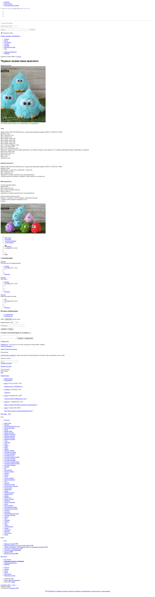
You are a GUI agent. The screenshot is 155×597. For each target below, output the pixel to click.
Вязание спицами (9, 553)
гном (5, 441)
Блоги (6, 40)
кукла (6, 476)
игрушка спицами (9, 458)
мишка (6, 491)
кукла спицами (9, 478)
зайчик (6, 449)
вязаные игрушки (9, 439)
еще (5, 49)
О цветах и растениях (11, 550)
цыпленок (8, 239)
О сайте (6, 44)
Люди (6, 572)
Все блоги (4, 556)
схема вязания (9, 242)
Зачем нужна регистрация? (9, 349)
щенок (6, 534)
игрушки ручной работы (11, 462)
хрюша (6, 528)
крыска (6, 475)
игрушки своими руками (12, 463)
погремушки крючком (11, 509)
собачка (6, 521)
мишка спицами (9, 492)
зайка (6, 447)
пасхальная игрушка (10, 507)
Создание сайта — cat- (8, 585)
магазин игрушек (9, 484)
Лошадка (7, 392)
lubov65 (9, 246)
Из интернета (8, 316)
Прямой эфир (5, 375)
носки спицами (9, 499)
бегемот (6, 424)
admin (6, 395)
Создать (18, 56)
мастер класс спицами (11, 486)
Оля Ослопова (8, 505)
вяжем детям (8, 431)
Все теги (7, 420)
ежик (5, 444)
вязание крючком (9, 436)
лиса (5, 481)
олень (6, 504)
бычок (6, 429)
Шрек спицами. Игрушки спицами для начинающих (20, 405)
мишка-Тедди (8, 494)
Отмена (11, 329)
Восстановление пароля (11, 5)
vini (5, 299)
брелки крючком (9, 428)
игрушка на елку (9, 455)
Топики (6, 39)
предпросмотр (29, 338)
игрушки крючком (10, 460)
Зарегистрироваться (10, 52)
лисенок (6, 483)
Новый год (7, 497)
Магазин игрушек (9, 47)
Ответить (7, 274)
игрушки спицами (10, 465)
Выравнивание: (5, 322)
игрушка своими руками (11, 457)
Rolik (5, 383)
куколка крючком (9, 479)
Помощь (6, 45)
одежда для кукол (9, 502)
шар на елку (8, 533)
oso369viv (7, 389)
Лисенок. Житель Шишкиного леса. (15, 398)
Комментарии (8, 379)
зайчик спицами (9, 450)
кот (5, 468)
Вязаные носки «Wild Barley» (13, 386)
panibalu (6, 266)
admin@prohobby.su (14, 580)
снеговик (7, 520)
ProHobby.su (4, 344)
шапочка (7, 531)
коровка (6, 467)
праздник (7, 512)
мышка (6, 496)
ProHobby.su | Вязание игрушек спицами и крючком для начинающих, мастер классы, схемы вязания (79, 591)
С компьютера (8, 314)
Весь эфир (4, 414)
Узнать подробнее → (7, 346)
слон (5, 518)
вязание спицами (9, 437)
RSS (2, 372)
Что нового (7, 42)
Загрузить (4, 329)
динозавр (7, 442)
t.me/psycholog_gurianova (8, 355)
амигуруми (7, 237)
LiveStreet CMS (14, 588)
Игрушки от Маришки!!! (11, 548)
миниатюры (8, 489)
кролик (6, 473)
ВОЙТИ (6, 2)
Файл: (2, 319)
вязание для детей (9, 434)
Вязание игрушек (6, 65)
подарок (6, 510)
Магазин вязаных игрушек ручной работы (17, 545)
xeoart (8, 586)
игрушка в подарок (10, 452)
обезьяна (7, 500)
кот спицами (8, 470)
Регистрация (8, 4)
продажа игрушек (9, 515)
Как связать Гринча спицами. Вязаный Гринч (18, 411)
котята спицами (9, 471)
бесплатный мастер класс (12, 426)
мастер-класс (8, 488)
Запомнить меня (8, 33)
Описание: (4, 325)
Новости (7, 552)
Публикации (8, 380)
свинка (6, 517)
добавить (20, 338)
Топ (5, 541)
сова (5, 523)
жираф (6, 445)
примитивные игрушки (11, 513)
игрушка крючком (10, 241)
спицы (6, 525)
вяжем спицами (9, 433)
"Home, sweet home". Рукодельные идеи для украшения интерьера (24, 547)
